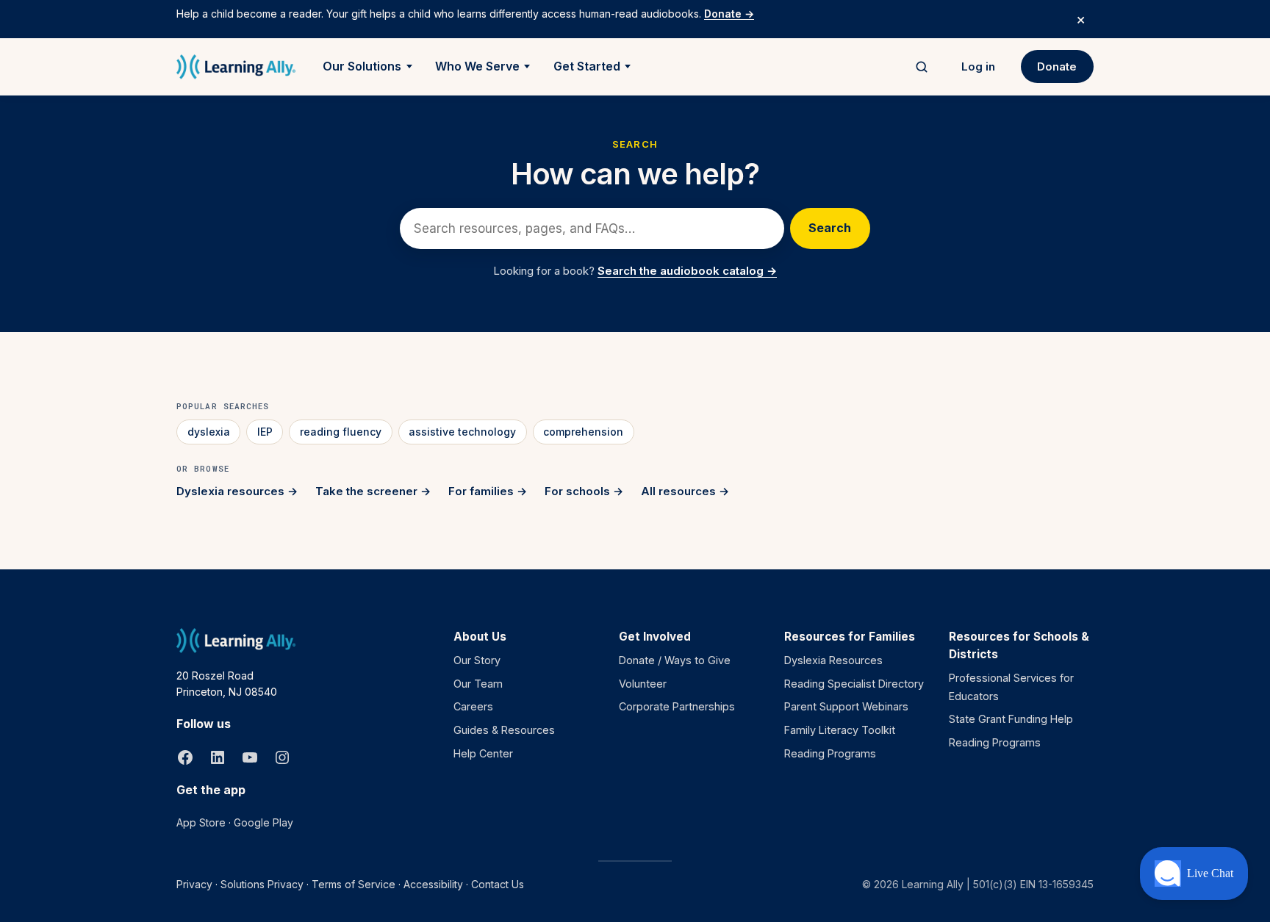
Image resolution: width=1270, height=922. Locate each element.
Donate (1057, 66)
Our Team (478, 683)
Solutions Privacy (262, 884)
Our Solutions (362, 66)
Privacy (194, 884)
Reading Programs (830, 753)
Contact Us (497, 884)
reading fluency (340, 431)
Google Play (263, 822)
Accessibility (433, 884)
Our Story (477, 660)
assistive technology (462, 431)
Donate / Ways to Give (675, 660)
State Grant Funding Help (1011, 719)
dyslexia (208, 431)
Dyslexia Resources (833, 660)
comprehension (583, 431)
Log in (978, 66)
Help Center (483, 753)
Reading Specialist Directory (854, 683)
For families (481, 491)
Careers (473, 706)
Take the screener (366, 491)
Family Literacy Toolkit (839, 730)
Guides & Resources (504, 730)
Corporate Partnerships (677, 706)
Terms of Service (353, 884)
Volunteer (643, 683)
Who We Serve (477, 66)
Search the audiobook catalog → (687, 271)
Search (829, 227)
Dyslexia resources (230, 491)
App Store (201, 822)
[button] (1194, 873)
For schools (577, 491)
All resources (678, 491)
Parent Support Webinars (846, 706)
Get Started (586, 66)
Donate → (729, 13)
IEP (265, 431)
